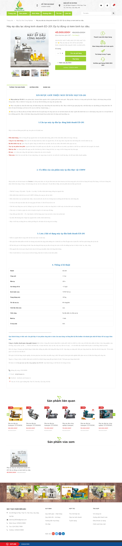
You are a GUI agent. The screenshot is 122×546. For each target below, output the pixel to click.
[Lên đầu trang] (118, 536)
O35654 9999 (45, 6)
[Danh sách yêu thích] (101, 3)
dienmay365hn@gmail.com (18, 519)
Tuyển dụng (73, 520)
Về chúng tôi (97, 514)
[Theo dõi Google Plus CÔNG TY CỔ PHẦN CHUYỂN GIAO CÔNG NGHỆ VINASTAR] (53, 533)
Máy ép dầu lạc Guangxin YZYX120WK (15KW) (88, 424)
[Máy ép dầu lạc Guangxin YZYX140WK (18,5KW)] (15, 414)
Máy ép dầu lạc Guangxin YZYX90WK (33, 424)
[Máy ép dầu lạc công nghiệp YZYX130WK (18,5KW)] (106, 414)
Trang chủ (12, 13)
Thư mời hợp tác (74, 514)
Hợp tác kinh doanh (75, 517)
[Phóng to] (49, 64)
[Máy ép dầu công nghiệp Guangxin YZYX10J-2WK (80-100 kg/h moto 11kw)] (70, 414)
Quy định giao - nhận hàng (53, 514)
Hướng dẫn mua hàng (52, 520)
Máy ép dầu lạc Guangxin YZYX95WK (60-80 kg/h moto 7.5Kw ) (51, 424)
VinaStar (30, 181)
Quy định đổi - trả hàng (52, 517)
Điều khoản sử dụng (99, 520)
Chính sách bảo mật (99, 524)
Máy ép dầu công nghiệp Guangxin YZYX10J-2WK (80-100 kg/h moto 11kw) (69, 424)
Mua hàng (76, 59)
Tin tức (59, 13)
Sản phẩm (23, 13)
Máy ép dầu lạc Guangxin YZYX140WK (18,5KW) (15, 424)
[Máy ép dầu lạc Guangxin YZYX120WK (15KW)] (88, 414)
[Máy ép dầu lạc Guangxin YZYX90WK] (33, 414)
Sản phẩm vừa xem (61, 442)
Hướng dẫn (47, 13)
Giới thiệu (35, 13)
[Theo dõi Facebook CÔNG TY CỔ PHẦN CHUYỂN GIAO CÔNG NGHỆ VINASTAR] (60, 533)
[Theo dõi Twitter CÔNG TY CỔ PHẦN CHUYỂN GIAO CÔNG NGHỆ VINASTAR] (56, 533)
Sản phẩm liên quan (61, 401)
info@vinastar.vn (19, 374)
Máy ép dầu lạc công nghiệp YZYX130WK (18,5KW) (105, 424)
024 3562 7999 (17, 526)
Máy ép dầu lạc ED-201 (17, 99)
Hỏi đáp (47, 524)
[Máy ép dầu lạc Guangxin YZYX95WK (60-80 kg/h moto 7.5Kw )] (52, 414)
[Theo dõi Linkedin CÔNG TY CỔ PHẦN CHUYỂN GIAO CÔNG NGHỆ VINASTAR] (63, 533)
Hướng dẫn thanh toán (100, 517)
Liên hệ (68, 13)
